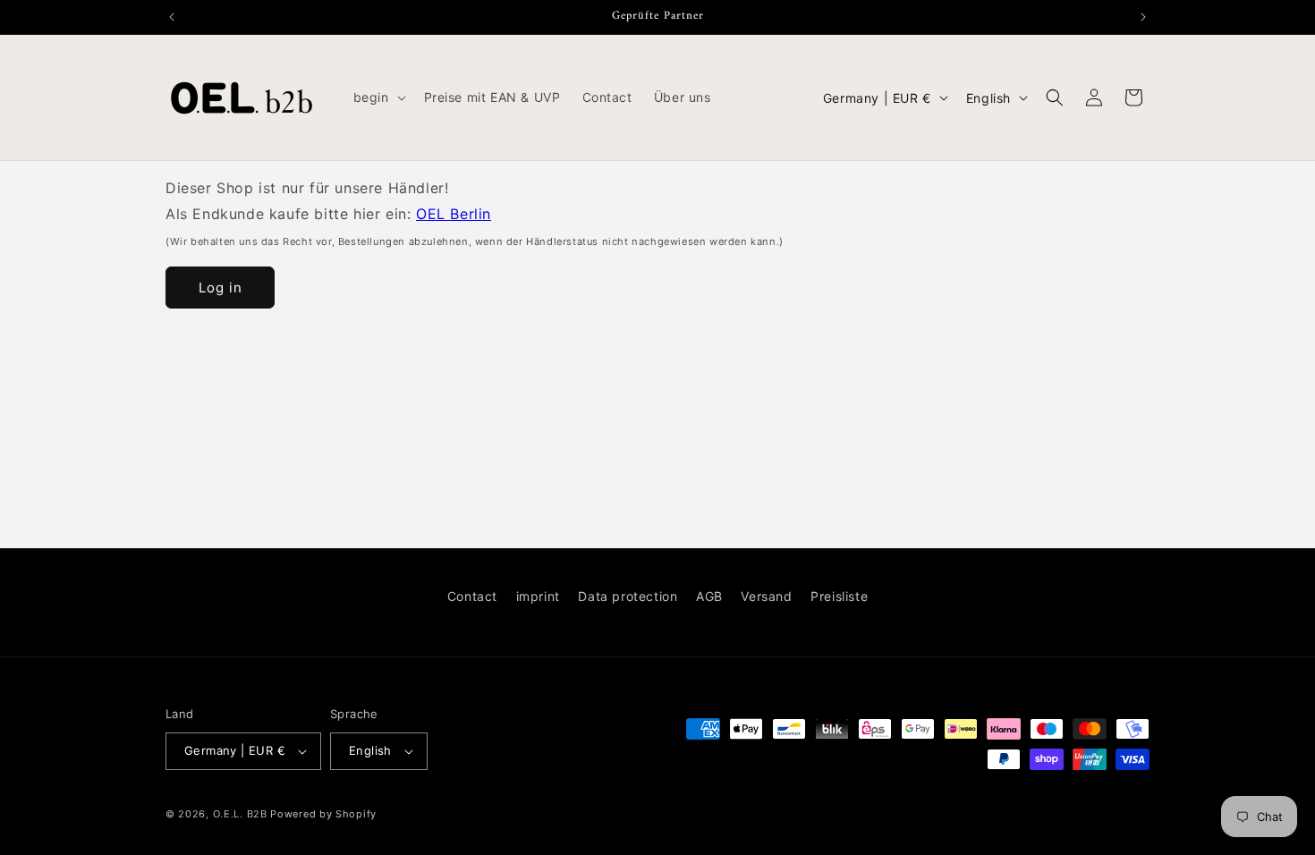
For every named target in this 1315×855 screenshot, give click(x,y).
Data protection (627, 596)
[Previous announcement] (171, 17)
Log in (220, 287)
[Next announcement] (1143, 17)
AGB (709, 596)
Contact (472, 596)
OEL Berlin (453, 214)
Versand (766, 596)
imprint (538, 596)
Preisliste (839, 596)
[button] (378, 97)
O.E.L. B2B (240, 814)
